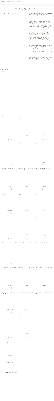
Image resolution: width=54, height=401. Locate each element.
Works (50, 116)
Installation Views (50, 69)
